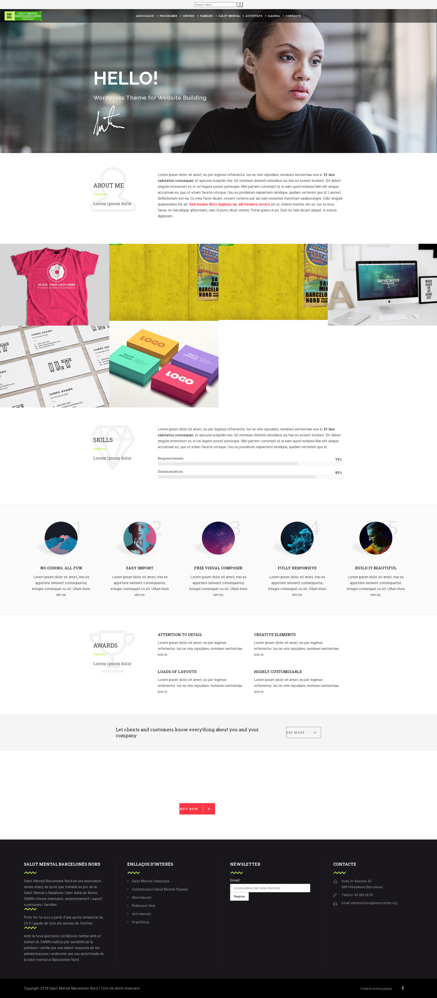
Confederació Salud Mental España (160, 889)
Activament (141, 914)
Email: (235, 880)
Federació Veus (143, 905)
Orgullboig (140, 922)
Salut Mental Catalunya (150, 881)
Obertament (142, 897)
